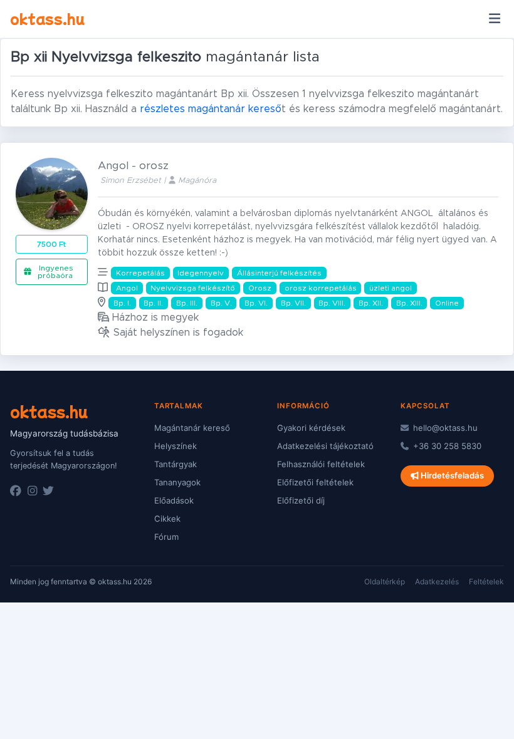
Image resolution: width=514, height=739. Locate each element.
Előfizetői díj (301, 500)
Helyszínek (175, 446)
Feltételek (486, 581)
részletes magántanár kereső (210, 109)
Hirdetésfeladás (451, 475)
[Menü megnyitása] (494, 18)
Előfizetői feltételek (315, 482)
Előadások (174, 500)
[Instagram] (32, 491)
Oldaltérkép (384, 581)
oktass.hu (47, 18)
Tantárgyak (175, 464)
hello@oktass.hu (444, 428)
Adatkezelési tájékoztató (325, 446)
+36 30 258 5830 (446, 446)
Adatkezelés (437, 581)
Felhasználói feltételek (321, 464)
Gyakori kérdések (311, 428)
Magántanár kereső (192, 428)
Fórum (166, 537)
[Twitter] (48, 491)
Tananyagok (177, 482)
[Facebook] (15, 491)
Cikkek (167, 519)
